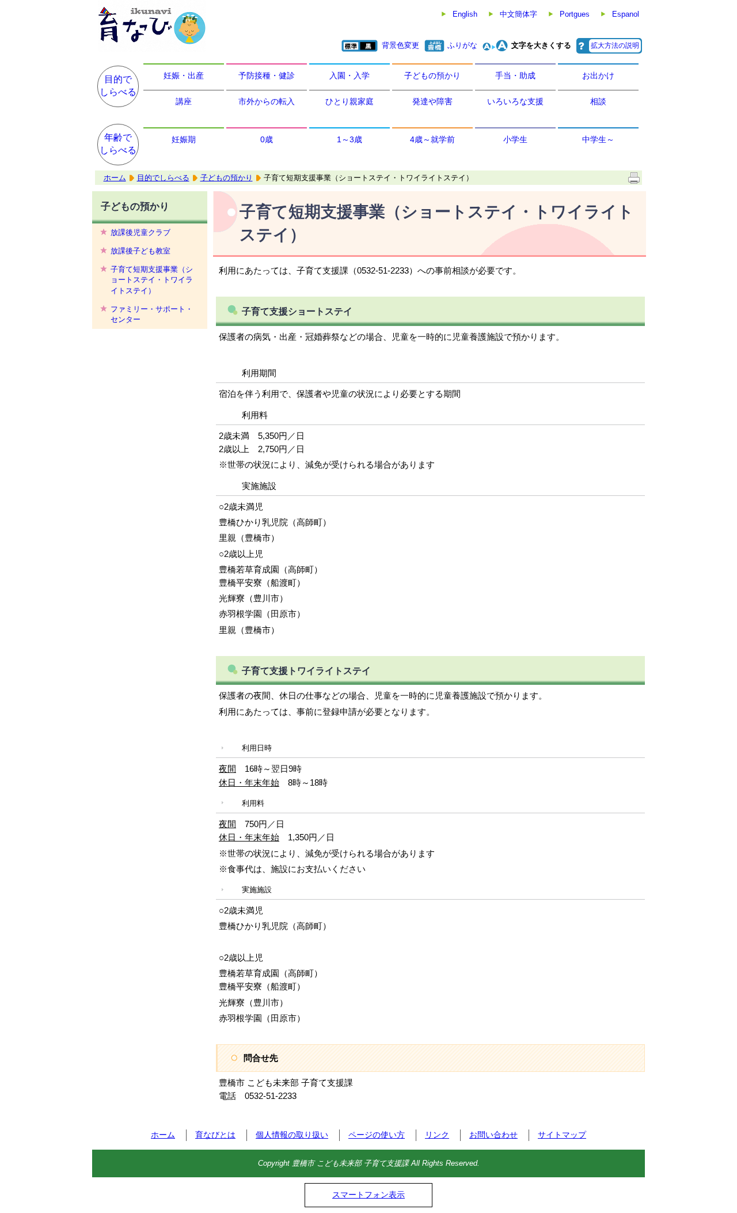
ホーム (115, 177)
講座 (184, 101)
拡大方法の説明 (615, 45)
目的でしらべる (118, 85)
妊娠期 (184, 139)
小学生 (515, 139)
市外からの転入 (266, 101)
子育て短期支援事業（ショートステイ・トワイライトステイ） (152, 279)
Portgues (575, 14)
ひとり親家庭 (349, 101)
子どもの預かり (432, 75)
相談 (598, 101)
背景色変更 (400, 45)
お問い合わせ (493, 1134)
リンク (437, 1134)
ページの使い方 (376, 1134)
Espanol (625, 14)
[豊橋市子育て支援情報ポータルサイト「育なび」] (151, 26)
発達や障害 (432, 101)
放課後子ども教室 (140, 251)
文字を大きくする (541, 45)
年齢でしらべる (118, 143)
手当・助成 (515, 75)
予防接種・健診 (266, 75)
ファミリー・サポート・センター (152, 314)
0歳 (266, 139)
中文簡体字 (518, 14)
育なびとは (215, 1134)
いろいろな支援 (515, 101)
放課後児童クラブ (140, 232)
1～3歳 (349, 139)
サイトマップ (562, 1134)
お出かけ (598, 75)
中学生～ (598, 139)
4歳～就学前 (432, 139)
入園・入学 (349, 75)
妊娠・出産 (184, 75)
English (465, 14)
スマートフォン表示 (368, 1194)
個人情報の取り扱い (292, 1134)
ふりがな (462, 45)
